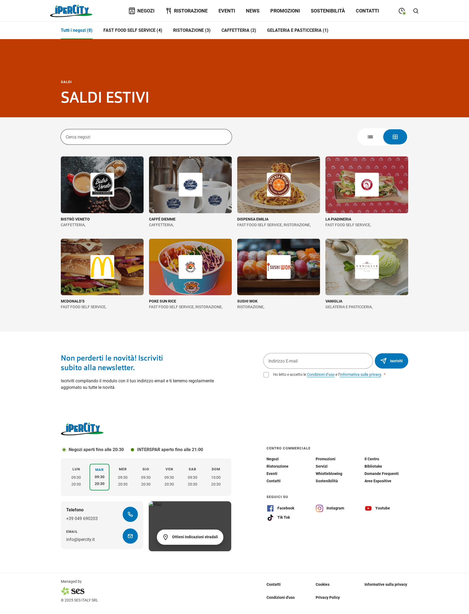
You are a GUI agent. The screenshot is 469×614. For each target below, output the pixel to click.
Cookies (322, 584)
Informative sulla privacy (386, 584)
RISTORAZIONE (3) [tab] (192, 30)
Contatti (274, 584)
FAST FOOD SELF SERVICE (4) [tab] (132, 30)
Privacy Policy (328, 597)
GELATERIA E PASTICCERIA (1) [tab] (297, 30)
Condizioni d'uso (281, 597)
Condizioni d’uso (321, 374)
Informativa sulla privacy (360, 374)
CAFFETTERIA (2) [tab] (238, 30)
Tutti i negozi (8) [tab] (77, 30)
